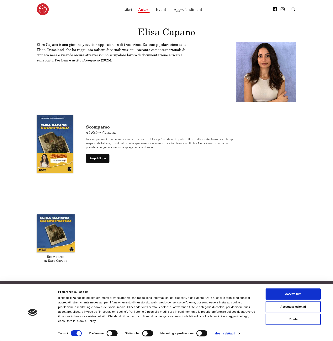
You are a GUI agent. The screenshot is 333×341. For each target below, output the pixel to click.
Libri (127, 9)
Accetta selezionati (293, 306)
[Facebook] (275, 9)
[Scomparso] (55, 143)
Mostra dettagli (224, 333)
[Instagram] (282, 9)
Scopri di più (97, 158)
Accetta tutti (293, 294)
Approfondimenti (189, 9)
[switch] (112, 333)
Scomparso (56, 256)
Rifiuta (293, 319)
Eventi (161, 9)
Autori (144, 9)
